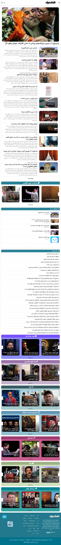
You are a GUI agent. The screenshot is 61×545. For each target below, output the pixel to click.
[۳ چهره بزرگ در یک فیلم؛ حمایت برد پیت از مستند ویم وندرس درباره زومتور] (10, 500)
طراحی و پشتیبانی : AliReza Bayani (31, 542)
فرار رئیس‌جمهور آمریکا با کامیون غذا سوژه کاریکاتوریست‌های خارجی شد (31, 404)
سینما (38, 523)
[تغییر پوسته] (4, 3)
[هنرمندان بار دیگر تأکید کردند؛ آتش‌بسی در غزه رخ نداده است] (30, 500)
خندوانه (25, 520)
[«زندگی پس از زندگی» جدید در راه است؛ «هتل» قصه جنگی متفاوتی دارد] (48, 141)
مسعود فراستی (36, 531)
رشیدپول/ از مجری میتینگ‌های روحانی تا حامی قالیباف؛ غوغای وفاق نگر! (32, 43)
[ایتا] (47, 532)
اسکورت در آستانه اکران (34, 379)
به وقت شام (30, 518)
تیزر (38, 520)
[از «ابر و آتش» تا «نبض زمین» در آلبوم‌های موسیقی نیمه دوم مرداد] (50, 449)
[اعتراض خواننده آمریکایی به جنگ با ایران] (50, 194)
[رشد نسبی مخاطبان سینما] (48, 116)
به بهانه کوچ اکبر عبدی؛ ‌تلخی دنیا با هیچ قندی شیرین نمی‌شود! (11, 200)
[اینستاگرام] (52, 532)
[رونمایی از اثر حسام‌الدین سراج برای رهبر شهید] (10, 449)
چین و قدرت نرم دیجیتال (44, 237)
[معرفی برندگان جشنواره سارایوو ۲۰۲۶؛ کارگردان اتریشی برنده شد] (50, 500)
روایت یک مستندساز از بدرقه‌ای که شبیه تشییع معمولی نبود (51, 429)
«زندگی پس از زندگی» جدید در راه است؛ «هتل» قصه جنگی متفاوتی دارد (21, 138)
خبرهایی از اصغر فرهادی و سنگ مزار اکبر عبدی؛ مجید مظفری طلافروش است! (21, 165)
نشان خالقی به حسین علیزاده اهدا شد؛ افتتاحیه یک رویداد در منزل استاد (31, 454)
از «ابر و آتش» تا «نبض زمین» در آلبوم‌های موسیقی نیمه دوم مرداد (51, 454)
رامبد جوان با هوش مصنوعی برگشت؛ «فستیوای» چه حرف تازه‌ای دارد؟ (11, 404)
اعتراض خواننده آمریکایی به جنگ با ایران (50, 200)
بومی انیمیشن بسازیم (53, 379)
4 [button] (28, 204)
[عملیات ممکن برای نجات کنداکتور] (48, 77)
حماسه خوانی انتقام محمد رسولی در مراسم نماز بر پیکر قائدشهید (11, 353)
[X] (54, 532)
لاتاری (34, 528)
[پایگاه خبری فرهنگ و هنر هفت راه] (51, 2)
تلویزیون (24, 518)
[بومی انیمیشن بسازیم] (50, 373)
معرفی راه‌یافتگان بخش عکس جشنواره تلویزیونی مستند (12, 429)
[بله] (49, 532)
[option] (50, 194)
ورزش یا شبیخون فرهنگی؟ (33, 201)
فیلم (38, 528)
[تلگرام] (51, 532)
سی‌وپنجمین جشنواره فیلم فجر (33, 525)
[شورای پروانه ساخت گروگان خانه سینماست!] (48, 128)
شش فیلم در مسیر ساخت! (29, 98)
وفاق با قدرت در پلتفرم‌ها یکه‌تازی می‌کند (40, 231)
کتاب (33, 533)
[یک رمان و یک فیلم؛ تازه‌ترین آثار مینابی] (48, 90)
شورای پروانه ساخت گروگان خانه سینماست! (24, 124)
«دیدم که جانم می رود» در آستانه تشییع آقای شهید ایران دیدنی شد (31, 353)
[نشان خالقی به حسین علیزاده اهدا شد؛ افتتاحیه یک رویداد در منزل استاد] (30, 449)
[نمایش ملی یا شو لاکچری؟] (48, 52)
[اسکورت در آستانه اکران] (30, 373)
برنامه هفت (26, 515)
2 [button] (31, 357)
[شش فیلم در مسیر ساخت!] (48, 103)
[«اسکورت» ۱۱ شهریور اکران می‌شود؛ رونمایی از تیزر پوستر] (48, 155)
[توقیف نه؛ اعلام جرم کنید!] (48, 64)
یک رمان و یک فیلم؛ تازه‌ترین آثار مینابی (25, 86)
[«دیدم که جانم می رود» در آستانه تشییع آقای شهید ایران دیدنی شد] (30, 347)
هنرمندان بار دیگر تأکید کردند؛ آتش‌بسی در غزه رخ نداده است (32, 505)
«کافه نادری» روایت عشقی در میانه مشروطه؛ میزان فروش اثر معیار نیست (11, 480)
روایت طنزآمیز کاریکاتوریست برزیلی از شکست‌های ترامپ (50, 404)
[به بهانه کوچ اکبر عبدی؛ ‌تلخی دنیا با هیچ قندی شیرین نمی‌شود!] (10, 194)
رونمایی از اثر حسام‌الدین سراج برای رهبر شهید (11, 454)
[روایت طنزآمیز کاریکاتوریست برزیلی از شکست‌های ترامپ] (50, 398)
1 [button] (32, 204)
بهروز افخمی (36, 518)
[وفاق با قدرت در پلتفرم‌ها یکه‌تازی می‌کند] (55, 232)
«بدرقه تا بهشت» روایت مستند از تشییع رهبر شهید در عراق (32, 429)
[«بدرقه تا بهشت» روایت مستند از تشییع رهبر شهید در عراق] (30, 423)
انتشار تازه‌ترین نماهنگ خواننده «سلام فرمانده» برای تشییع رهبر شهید (50, 353)
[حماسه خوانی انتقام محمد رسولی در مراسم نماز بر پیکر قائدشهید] (10, 347)
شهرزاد (24, 525)
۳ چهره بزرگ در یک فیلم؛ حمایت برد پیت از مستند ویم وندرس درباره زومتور (11, 505)
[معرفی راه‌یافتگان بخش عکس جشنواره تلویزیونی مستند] (10, 423)
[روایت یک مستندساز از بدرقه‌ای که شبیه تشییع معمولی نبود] (50, 423)
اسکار (38, 515)
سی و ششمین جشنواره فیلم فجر (29, 523)
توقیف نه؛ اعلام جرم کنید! (29, 60)
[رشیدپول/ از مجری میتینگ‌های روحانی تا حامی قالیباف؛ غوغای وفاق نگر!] (30, 24)
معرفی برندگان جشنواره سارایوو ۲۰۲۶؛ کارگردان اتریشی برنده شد (51, 505)
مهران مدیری (29, 531)
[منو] (2, 3)
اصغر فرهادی (32, 515)
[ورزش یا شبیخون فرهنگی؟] (30, 194)
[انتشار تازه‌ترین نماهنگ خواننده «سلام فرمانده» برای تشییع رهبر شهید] (50, 347)
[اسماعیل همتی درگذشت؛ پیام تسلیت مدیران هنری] (30, 474)
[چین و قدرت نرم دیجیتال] (55, 240)
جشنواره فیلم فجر (32, 520)
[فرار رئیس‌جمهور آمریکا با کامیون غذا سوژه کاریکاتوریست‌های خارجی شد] (30, 398)
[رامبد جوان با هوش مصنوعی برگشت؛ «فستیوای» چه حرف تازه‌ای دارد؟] (10, 398)
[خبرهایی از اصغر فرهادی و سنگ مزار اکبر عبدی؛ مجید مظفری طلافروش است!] (48, 167)
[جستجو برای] (59, 3)
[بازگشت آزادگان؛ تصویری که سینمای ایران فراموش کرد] (10, 373)
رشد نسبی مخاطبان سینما (29, 112)
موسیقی (37, 533)
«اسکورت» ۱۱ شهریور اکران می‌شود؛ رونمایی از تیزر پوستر (20, 151)
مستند (30, 528)
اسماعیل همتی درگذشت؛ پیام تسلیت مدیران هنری (31, 480)
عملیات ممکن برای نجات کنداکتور (27, 75)
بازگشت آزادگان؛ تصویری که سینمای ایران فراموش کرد (11, 378)
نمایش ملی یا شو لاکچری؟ (29, 48)
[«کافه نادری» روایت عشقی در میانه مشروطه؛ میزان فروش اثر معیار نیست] (10, 474)
